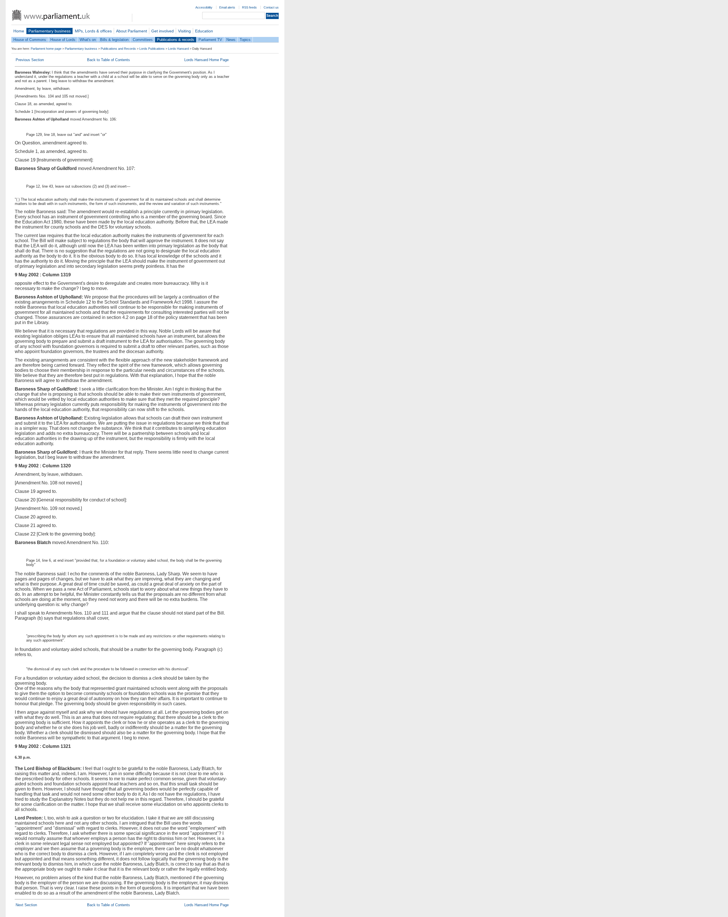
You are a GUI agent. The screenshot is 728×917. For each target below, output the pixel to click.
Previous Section (30, 60)
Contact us (271, 7)
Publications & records (175, 40)
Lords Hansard (178, 48)
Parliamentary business (49, 31)
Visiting (184, 31)
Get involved (162, 31)
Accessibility (203, 7)
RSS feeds (249, 7)
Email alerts (227, 7)
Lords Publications (152, 48)
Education (204, 31)
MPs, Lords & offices (93, 31)
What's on (88, 40)
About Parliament (131, 31)
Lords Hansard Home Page (206, 60)
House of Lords (62, 40)
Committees (143, 40)
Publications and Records (118, 48)
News (230, 40)
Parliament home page (46, 48)
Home (18, 31)
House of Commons (29, 40)
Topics (245, 40)
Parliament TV (210, 40)
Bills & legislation (114, 40)
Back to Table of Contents (108, 60)
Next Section (26, 905)
